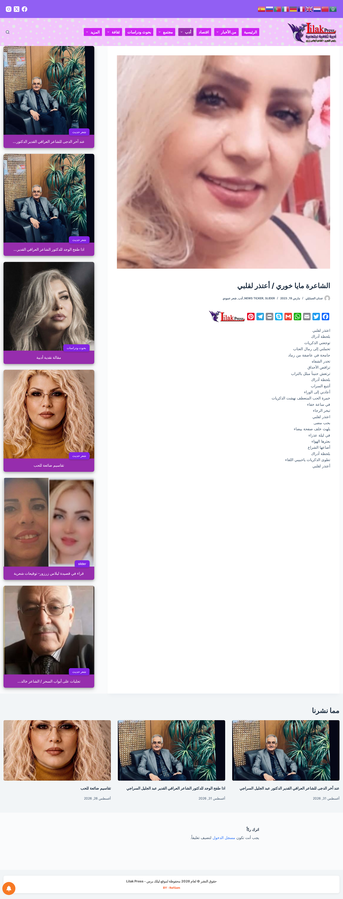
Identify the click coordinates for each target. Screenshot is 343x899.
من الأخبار (228, 32)
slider (270, 298)
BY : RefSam (171, 887)
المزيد (95, 32)
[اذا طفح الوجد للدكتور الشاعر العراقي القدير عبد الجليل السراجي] (171, 750)
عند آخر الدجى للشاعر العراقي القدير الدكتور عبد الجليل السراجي (290, 788)
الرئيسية (250, 32)
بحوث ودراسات (139, 32)
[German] (294, 9)
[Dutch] (317, 9)
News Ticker (253, 298)
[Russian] (270, 9)
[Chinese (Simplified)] (325, 9)
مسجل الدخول (224, 837)
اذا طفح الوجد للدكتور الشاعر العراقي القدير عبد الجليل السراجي (175, 788)
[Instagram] (8, 9)
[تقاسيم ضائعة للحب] (57, 750)
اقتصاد (204, 32)
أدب (188, 32)
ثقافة (116, 32)
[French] (301, 9)
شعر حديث (79, 132)
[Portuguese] (278, 9)
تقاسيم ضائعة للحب (95, 788)
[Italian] (286, 9)
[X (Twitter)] (16, 9)
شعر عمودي (230, 298)
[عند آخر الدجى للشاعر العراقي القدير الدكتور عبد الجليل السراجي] (286, 750)
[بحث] (7, 32)
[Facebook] (24, 9)
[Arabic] (333, 9)
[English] (309, 9)
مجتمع (168, 32)
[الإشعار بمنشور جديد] (8, 888)
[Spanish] (262, 9)
